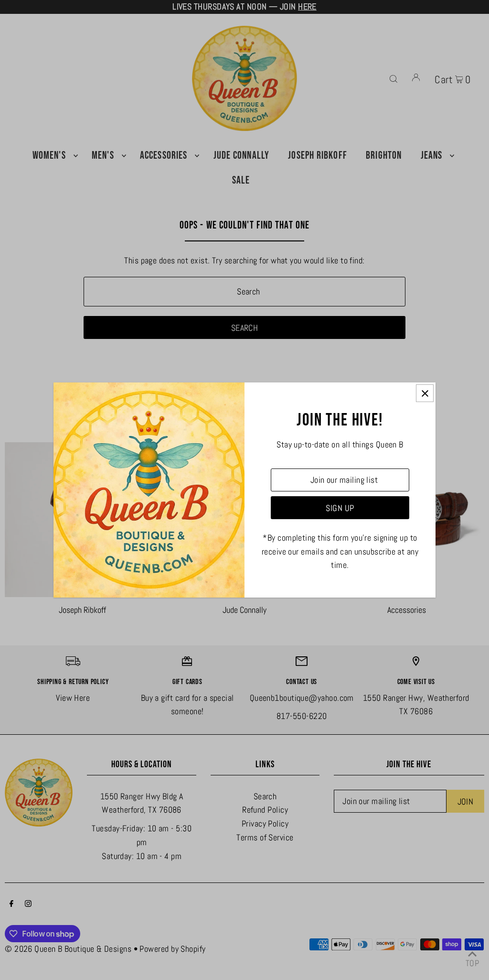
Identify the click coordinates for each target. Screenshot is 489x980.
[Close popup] (424, 393)
